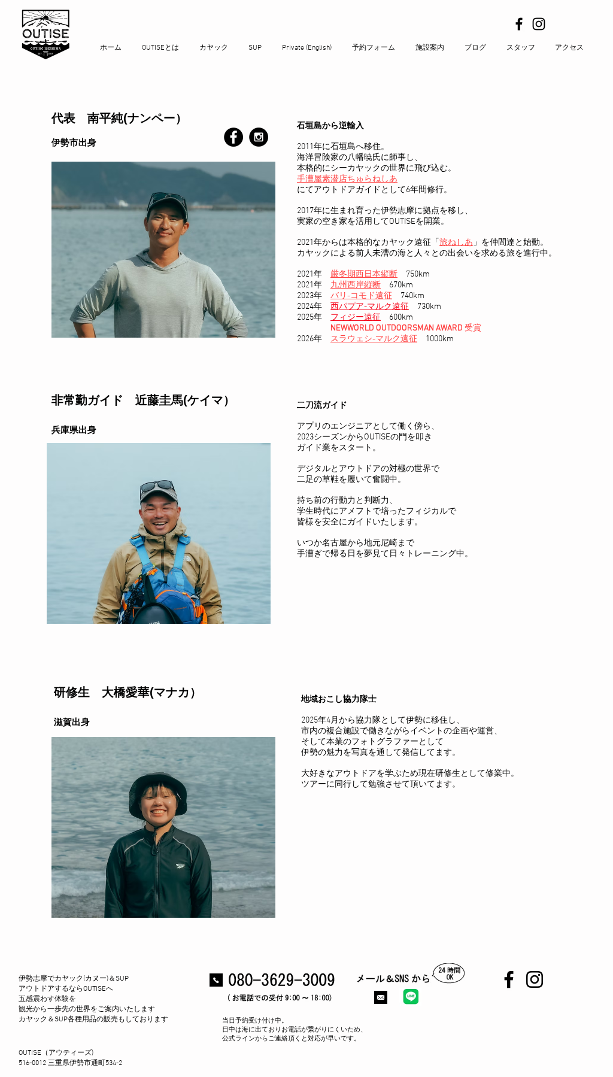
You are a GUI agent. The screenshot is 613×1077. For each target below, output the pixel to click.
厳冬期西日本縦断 (363, 274)
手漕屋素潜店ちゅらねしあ (347, 179)
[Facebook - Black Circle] (233, 137)
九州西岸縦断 (355, 285)
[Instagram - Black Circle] (258, 137)
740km (412, 296)
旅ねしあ (456, 243)
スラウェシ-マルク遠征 (373, 339)
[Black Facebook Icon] (519, 24)
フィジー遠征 (355, 318)
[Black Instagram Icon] (538, 24)
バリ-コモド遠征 (361, 296)
